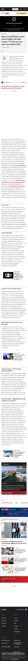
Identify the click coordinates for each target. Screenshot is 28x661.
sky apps (16, 620)
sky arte (3, 626)
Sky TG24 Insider (21, 13)
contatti (23, 654)
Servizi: (15, 615)
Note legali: (3, 637)
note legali (4, 643)
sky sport (3, 618)
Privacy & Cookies (9, 653)
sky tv (15, 618)
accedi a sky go (20, 609)
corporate (16, 646)
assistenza (19, 654)
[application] (6, 82)
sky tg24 (3, 620)
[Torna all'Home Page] (6, 13)
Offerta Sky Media (5, 646)
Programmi (17, 631)
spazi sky (16, 629)
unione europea (7, 502)
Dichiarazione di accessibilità (18, 643)
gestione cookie (5, 640)
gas (17, 502)
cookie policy (17, 640)
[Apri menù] (2, 13)
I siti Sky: (3, 615)
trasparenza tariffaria (12, 654)
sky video (3, 623)
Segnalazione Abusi (15, 659)
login (25, 9)
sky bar (16, 626)
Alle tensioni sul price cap (17, 186)
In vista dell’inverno (20, 165)
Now (15, 623)
